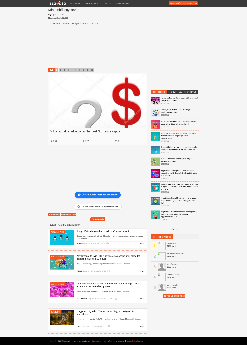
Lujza (50, 15)
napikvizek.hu (91, 3)
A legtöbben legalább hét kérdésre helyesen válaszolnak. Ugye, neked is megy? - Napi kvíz (179, 200)
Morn (79, 243)
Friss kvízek (75, 3)
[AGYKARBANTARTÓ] (62, 237)
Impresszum (97, 341)
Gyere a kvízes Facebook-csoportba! (100, 195)
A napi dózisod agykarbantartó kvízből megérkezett (103, 231)
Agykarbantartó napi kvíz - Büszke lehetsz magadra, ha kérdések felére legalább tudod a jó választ (179, 173)
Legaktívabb (190, 92)
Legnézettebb (175, 92)
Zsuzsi (79, 326)
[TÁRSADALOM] (62, 317)
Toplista (107, 3)
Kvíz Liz (79, 271)
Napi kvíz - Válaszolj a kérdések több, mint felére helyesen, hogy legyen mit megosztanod (178, 135)
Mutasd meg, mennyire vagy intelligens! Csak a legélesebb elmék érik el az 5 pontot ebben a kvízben (179, 186)
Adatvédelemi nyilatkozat (114, 341)
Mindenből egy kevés (68, 214)
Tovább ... (142, 243)
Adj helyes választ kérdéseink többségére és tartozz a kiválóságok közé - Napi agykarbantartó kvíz (179, 214)
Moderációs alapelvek (135, 341)
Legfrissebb (159, 92)
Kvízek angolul (122, 3)
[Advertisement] (98, 47)
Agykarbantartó (54, 214)
